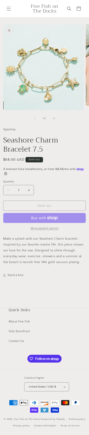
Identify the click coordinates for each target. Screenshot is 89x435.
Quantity (8, 181)
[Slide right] (54, 118)
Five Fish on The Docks (27, 419)
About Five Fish (19, 321)
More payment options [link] (45, 228)
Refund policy (77, 419)
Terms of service (70, 425)
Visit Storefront (19, 331)
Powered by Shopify (53, 419)
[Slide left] (35, 118)
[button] (8, 8)
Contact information (45, 425)
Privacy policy (21, 425)
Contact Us (16, 341)
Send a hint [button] (16, 275)
